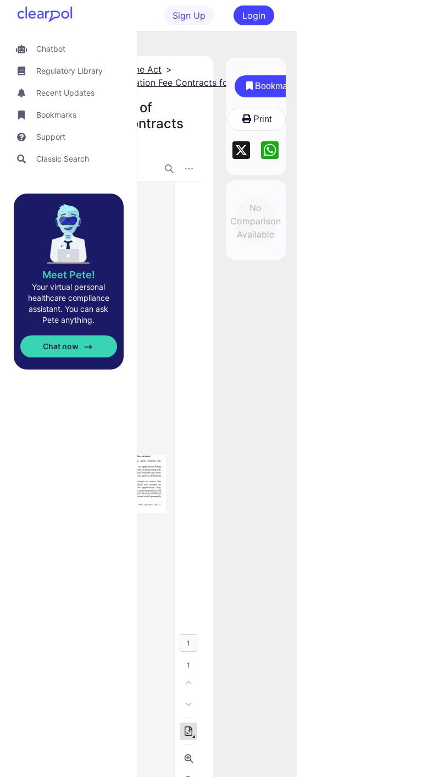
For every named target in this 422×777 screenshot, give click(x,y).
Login (253, 15)
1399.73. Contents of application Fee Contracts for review (140, 82)
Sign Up (189, 15)
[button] (68, 49)
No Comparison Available (256, 221)
